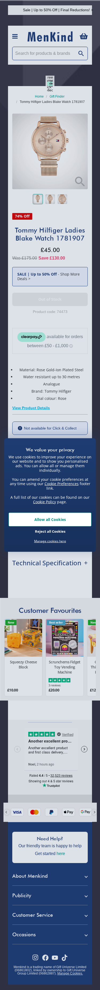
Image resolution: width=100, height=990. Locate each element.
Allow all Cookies (50, 519)
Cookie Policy (44, 501)
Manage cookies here (50, 541)
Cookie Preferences (62, 483)
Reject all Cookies (50, 531)
